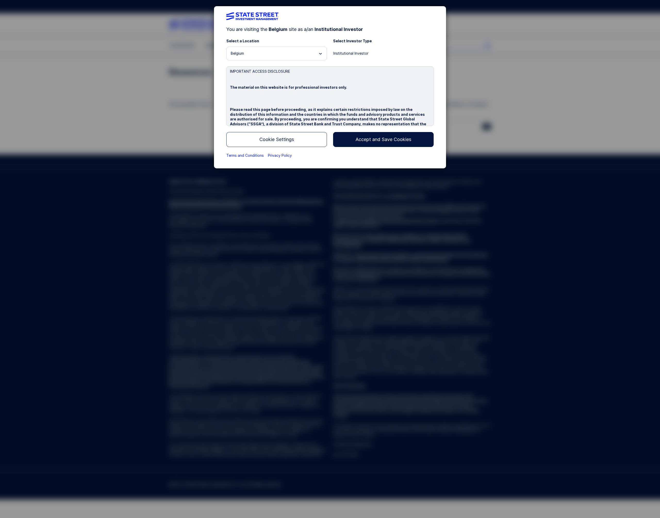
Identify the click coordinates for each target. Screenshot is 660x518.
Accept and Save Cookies (383, 139)
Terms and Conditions (245, 155)
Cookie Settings (276, 139)
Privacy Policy (280, 155)
